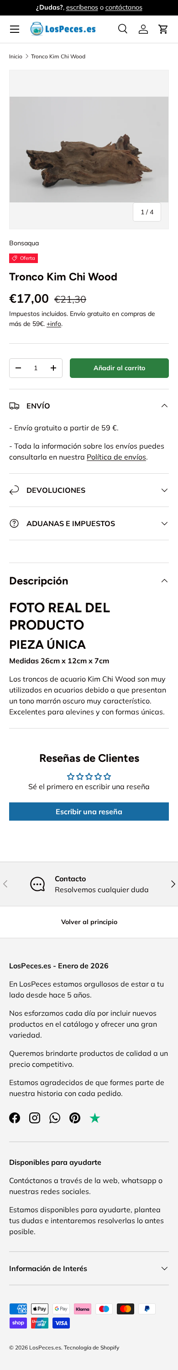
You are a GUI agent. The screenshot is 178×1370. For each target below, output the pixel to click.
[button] (163, 29)
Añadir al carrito (119, 368)
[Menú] (15, 29)
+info (54, 324)
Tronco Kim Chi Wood (58, 56)
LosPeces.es (45, 1347)
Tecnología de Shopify (91, 1347)
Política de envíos (116, 456)
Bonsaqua (24, 243)
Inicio (15, 56)
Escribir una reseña (89, 811)
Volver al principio (89, 922)
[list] (89, 149)
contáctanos (123, 7)
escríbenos (82, 7)
